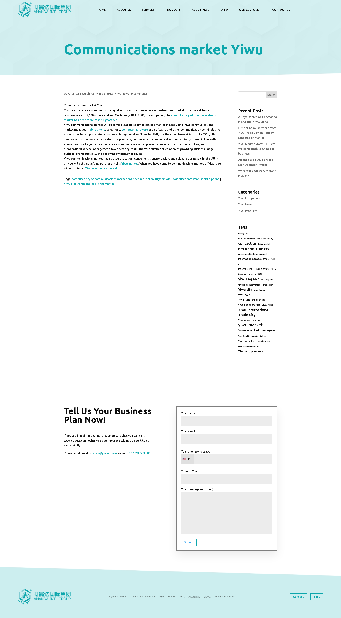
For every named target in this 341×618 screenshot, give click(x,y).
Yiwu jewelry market (249, 320)
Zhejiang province (250, 351)
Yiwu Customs (260, 290)
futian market (264, 244)
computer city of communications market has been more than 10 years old (121, 179)
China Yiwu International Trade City (255, 238)
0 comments (139, 93)
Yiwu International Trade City (253, 312)
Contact (298, 596)
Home (101, 9)
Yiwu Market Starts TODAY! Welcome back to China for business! (256, 148)
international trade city (253, 248)
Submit (189, 542)
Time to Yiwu (189, 471)
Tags (317, 596)
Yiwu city (245, 289)
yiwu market (106, 183)
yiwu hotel (268, 304)
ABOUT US (124, 9)
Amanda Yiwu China (81, 93)
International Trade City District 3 (257, 268)
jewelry (242, 274)
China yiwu (243, 233)
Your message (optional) (197, 489)
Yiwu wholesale (263, 341)
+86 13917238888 (138, 453)
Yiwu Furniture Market (251, 299)
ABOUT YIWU (200, 9)
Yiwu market (129, 163)
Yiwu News (122, 93)
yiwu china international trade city (255, 285)
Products (173, 9)
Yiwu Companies (249, 198)
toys (250, 274)
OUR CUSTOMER (250, 9)
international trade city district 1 (252, 254)
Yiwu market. (249, 330)
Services (148, 9)
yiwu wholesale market (248, 346)
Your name (188, 413)
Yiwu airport (267, 280)
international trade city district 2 (256, 261)
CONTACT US (281, 9)
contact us (247, 243)
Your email (188, 431)
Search (271, 94)
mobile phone (96, 129)
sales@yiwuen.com (105, 453)
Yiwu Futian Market (249, 304)
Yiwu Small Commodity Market (252, 336)
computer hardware (135, 129)
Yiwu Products (247, 210)
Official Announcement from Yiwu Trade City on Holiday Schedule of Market (257, 132)
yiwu (258, 274)
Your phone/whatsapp (195, 455)
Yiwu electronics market (101, 168)
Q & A (224, 9)
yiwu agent (248, 279)
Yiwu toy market (246, 341)
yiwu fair (244, 294)
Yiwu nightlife (268, 331)
